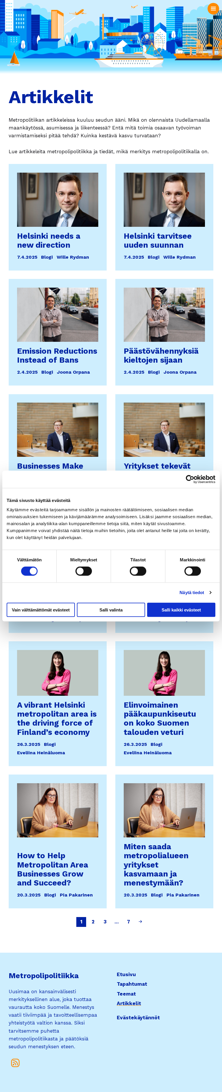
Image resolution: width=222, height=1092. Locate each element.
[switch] (83, 571)
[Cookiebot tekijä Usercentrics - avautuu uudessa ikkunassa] (190, 479)
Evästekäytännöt (138, 1017)
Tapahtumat (132, 984)
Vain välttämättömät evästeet (41, 609)
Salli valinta (111, 609)
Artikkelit (129, 1003)
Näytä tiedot (192, 592)
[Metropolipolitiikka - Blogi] (16, 1063)
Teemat (126, 994)
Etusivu (126, 974)
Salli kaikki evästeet (181, 609)
